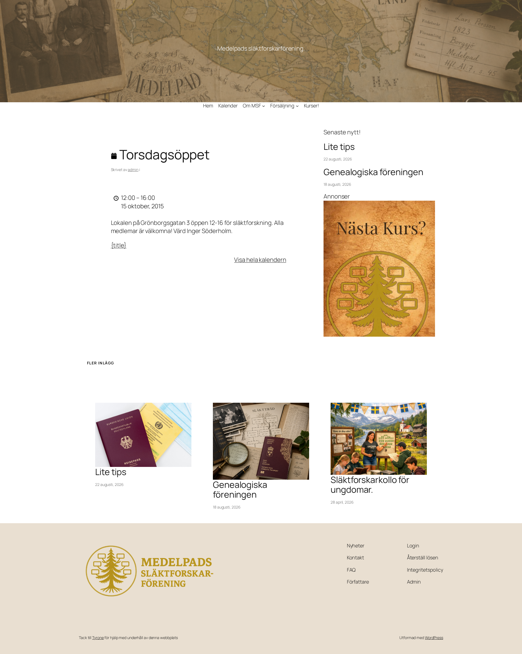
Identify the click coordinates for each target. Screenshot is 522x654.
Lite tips (339, 146)
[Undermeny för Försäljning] (297, 105)
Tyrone (98, 637)
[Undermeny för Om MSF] (263, 105)
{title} (118, 245)
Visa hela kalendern (260, 260)
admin (133, 169)
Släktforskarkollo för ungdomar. (370, 484)
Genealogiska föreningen (373, 172)
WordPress (434, 637)
